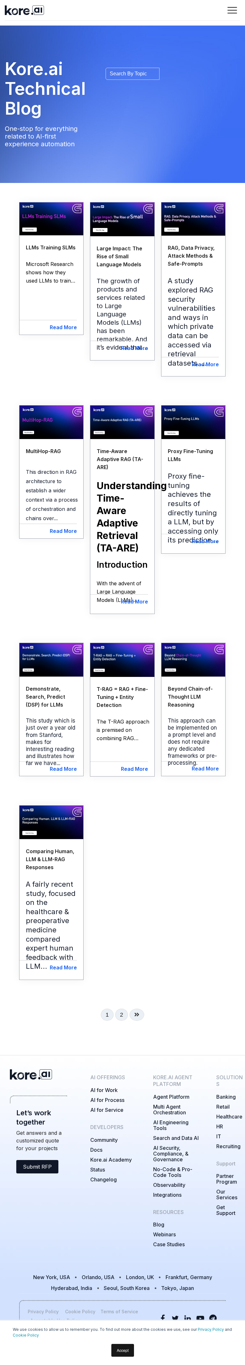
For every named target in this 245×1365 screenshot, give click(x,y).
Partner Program (226, 1179)
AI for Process (107, 1100)
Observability (169, 1185)
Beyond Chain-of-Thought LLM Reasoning (190, 697)
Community (104, 1140)
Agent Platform (171, 1097)
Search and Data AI (176, 1138)
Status (97, 1169)
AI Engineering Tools (171, 1125)
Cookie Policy (26, 1335)
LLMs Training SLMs (51, 247)
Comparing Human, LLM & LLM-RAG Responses (50, 859)
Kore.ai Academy (111, 1159)
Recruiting (228, 1146)
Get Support (225, 1210)
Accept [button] (123, 1350)
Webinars (164, 1234)
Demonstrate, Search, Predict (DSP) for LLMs (45, 697)
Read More (63, 327)
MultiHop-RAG (43, 451)
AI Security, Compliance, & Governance (171, 1154)
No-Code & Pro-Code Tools (172, 1172)
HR (219, 1126)
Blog (158, 1224)
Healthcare (229, 1116)
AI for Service (106, 1110)
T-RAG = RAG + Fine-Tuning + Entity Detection (122, 697)
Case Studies (169, 1244)
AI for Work (104, 1090)
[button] (52, 494)
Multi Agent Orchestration (169, 1109)
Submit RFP (37, 1167)
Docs (96, 1150)
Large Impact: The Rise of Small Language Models (119, 256)
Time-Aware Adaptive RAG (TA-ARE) (120, 459)
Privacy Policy (211, 1329)
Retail (223, 1106)
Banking (226, 1097)
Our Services (226, 1194)
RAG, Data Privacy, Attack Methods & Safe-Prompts (191, 256)
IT (218, 1136)
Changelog (103, 1179)
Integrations (167, 1195)
